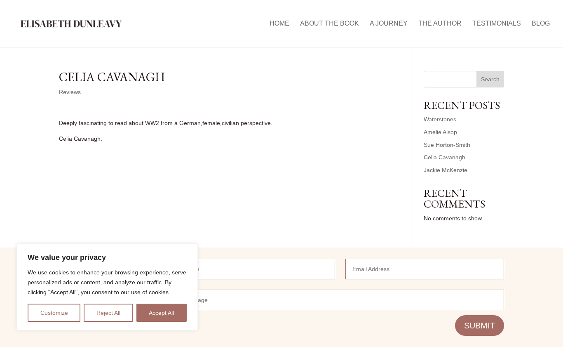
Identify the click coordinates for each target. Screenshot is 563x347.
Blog (541, 24)
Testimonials (496, 24)
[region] (107, 287)
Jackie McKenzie (445, 170)
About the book (329, 24)
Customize (54, 312)
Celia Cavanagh (444, 157)
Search (490, 79)
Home (279, 24)
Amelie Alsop (440, 132)
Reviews (70, 92)
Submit (479, 325)
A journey (389, 24)
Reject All (108, 312)
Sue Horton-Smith (447, 145)
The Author (440, 24)
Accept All (161, 312)
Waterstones (440, 119)
